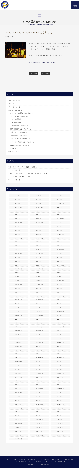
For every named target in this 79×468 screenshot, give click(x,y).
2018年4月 (39, 323)
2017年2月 (60, 338)
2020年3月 (60, 292)
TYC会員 (38, 461)
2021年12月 (60, 265)
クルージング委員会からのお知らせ (22, 142)
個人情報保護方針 (60, 461)
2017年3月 (39, 338)
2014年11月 (60, 373)
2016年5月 (60, 350)
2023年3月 (60, 245)
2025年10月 (39, 207)
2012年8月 (60, 408)
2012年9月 (39, 408)
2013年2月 (60, 400)
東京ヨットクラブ (12, 5)
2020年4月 (39, 292)
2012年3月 (39, 415)
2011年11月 (60, 419)
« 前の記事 (33, 73)
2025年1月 (39, 218)
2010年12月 (39, 435)
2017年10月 (39, 330)
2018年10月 (39, 315)
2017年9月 (60, 330)
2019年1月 (39, 311)
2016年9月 (39, 346)
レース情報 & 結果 (68, 459)
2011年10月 (18, 423)
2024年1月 (39, 234)
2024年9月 (60, 222)
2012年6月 (39, 412)
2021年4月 (39, 276)
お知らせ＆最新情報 (19, 459)
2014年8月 (60, 377)
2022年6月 (60, 257)
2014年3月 (39, 384)
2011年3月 (39, 431)
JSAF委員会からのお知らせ (19, 145)
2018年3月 (60, 323)
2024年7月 (39, 226)
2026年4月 (39, 199)
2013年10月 (18, 392)
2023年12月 (60, 234)
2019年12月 (60, 296)
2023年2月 (18, 249)
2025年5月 (18, 215)
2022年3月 (60, 261)
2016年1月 (18, 358)
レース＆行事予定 (44, 459)
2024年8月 (18, 226)
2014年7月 (18, 381)
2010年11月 (60, 435)
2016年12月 (39, 342)
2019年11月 (18, 300)
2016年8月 (60, 346)
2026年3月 (60, 199)
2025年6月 (60, 211)
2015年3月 (39, 369)
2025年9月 (60, 207)
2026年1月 (39, 203)
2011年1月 (18, 435)
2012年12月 (39, 404)
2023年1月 (39, 249)
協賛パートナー (13, 151)
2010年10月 (18, 439)
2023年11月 (18, 238)
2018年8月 (18, 319)
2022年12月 (60, 249)
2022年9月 (60, 253)
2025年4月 (39, 215)
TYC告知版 (12, 148)
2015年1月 (18, 373)
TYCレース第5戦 (14, 170)
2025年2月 (18, 218)
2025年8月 (18, 211)
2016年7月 (18, 350)
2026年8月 (18, 195)
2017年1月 (19, 342)
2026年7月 (39, 195)
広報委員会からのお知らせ (19, 125)
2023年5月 (18, 245)
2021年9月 (60, 269)
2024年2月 (18, 234)
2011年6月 (39, 427)
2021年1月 (39, 280)
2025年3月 (60, 215)
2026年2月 (18, 203)
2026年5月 (18, 199)
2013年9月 (39, 392)
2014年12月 (39, 373)
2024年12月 (60, 218)
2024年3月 (60, 230)
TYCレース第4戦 (14, 180)
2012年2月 (60, 415)
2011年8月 (60, 423)
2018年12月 (60, 311)
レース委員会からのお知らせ (20, 116)
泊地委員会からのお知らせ (19, 135)
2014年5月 (60, 381)
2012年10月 (18, 408)
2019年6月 (60, 303)
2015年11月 (60, 358)
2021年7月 (39, 272)
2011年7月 (19, 427)
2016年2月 (60, 354)
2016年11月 (60, 342)
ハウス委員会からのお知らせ (20, 138)
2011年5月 (60, 427)
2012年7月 (18, 412)
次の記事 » (45, 73)
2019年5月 (18, 307)
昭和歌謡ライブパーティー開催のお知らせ (22, 167)
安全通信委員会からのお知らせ (20, 129)
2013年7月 (18, 396)
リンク (31, 461)
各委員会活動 (55, 459)
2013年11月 (60, 388)
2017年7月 (18, 334)
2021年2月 (18, 280)
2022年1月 (39, 265)
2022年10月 (39, 253)
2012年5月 (60, 412)
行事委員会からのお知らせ (19, 132)
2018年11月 (18, 315)
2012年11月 (60, 404)
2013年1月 (18, 404)
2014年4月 (18, 384)
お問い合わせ (48, 461)
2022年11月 (18, 253)
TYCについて (32, 459)
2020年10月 (39, 284)
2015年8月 (60, 361)
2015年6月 (39, 365)
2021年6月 (60, 272)
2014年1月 (18, 388)
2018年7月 (39, 319)
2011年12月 (39, 419)
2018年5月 (18, 323)
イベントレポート (14, 107)
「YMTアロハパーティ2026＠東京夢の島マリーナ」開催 (27, 173)
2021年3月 (60, 276)
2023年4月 (39, 245)
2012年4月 (18, 415)
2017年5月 (60, 334)
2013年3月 (39, 400)
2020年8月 (18, 288)
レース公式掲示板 (14, 100)
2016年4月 (18, 354)
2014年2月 (60, 384)
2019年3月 (60, 307)
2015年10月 (18, 361)
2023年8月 (18, 242)
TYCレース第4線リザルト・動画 (19, 176)
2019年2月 (18, 311)
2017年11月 (18, 330)
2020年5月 (18, 292)
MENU (75, 5)
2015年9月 (39, 361)
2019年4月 (39, 307)
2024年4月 (39, 230)
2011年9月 (39, 423)
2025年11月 (18, 207)
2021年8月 (18, 272)
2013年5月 (60, 396)
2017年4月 (18, 338)
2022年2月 (18, 265)
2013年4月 (18, 400)
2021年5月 (18, 276)
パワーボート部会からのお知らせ (21, 113)
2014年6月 (39, 381)
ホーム (9, 459)
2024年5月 (18, 230)
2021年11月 (18, 269)
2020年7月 (39, 288)
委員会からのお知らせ (15, 110)
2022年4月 (39, 261)
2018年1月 (39, 327)
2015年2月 (60, 369)
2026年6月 (60, 195)
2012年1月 (18, 419)
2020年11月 (18, 284)
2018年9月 (60, 315)
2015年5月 (60, 365)
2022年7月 (39, 257)
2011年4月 (18, 431)
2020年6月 (60, 288)
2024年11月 (18, 222)
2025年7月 (39, 211)
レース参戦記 (16, 119)
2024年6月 (60, 226)
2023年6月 (60, 242)
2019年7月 (39, 303)
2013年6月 (39, 396)
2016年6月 (39, 350)
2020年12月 (60, 280)
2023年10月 (39, 238)
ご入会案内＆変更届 (20, 461)
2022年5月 (18, 261)
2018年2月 (18, 327)
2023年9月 (60, 238)
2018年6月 (60, 319)
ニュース (11, 104)
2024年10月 (39, 222)
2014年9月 (39, 377)
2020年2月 (18, 296)
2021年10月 (39, 269)
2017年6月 (39, 334)
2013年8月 (60, 392)
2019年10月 (39, 300)
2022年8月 (18, 257)
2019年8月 (18, 303)
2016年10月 (18, 346)
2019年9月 (60, 300)
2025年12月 (60, 203)
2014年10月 (18, 377)
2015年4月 (18, 369)
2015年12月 (39, 358)
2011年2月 (60, 431)
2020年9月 (60, 284)
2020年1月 (39, 296)
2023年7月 (39, 242)
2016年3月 (39, 354)
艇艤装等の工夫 (17, 122)
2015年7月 (18, 365)
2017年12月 (60, 327)
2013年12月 (39, 388)
